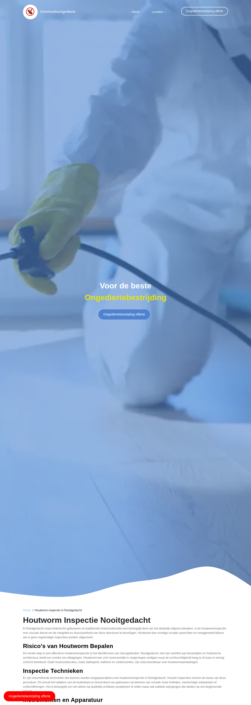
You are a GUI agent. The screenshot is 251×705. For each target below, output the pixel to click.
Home (136, 11)
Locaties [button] (157, 11)
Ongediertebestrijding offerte (204, 11)
